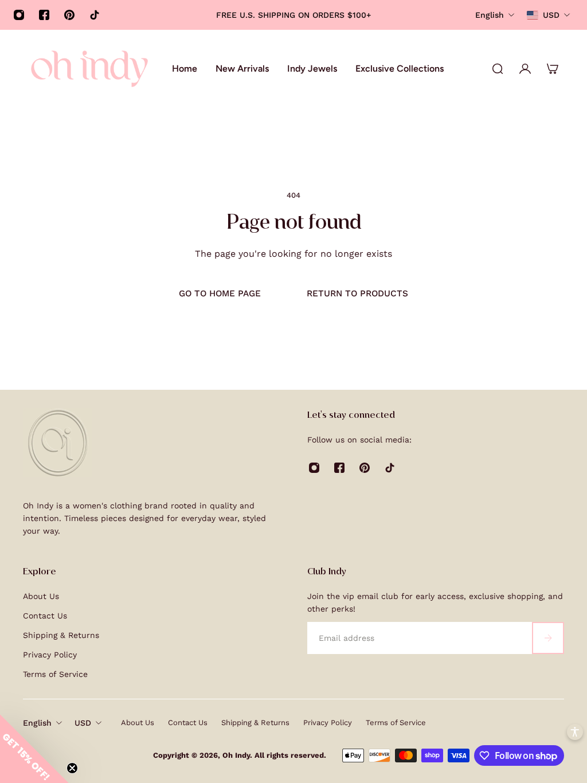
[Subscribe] (548, 638)
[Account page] (525, 68)
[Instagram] (19, 15)
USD (83, 722)
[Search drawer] (497, 68)
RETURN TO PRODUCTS (357, 293)
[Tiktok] (94, 15)
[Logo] (89, 69)
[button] (34, 748)
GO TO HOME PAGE (220, 293)
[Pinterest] (69, 15)
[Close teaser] (72, 768)
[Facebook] (44, 15)
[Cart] (552, 68)
